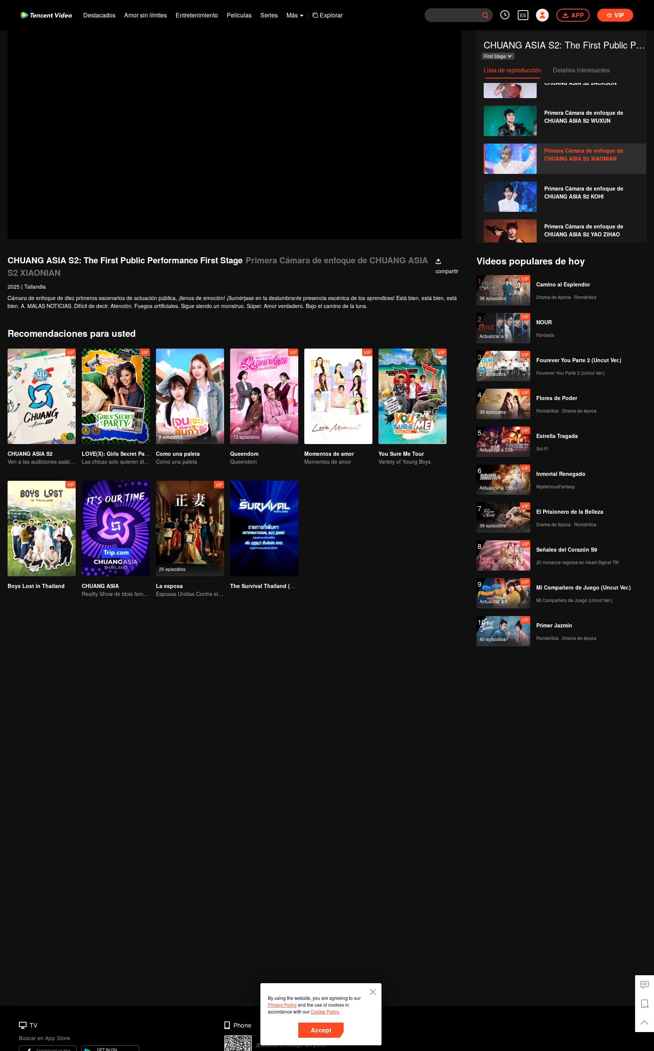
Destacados (99, 15)
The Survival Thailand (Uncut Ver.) (274, 586)
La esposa (169, 586)
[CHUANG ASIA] (116, 528)
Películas (239, 15)
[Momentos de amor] (338, 396)
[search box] (485, 15)
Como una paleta (178, 453)
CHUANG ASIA (100, 586)
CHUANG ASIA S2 (30, 453)
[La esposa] (190, 528)
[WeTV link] (46, 15)
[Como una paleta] (190, 396)
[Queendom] (264, 396)
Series (269, 15)
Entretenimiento (197, 15)
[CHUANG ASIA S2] (42, 396)
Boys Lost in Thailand (36, 586)
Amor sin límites (145, 15)
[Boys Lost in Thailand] (42, 528)
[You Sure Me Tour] (412, 396)
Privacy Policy (282, 1004)
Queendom (244, 453)
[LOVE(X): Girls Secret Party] (116, 396)
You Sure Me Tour (401, 453)
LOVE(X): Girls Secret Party (116, 453)
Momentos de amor (329, 453)
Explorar (331, 15)
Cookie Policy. (325, 1011)
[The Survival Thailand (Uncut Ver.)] (264, 528)
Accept (321, 1030)
